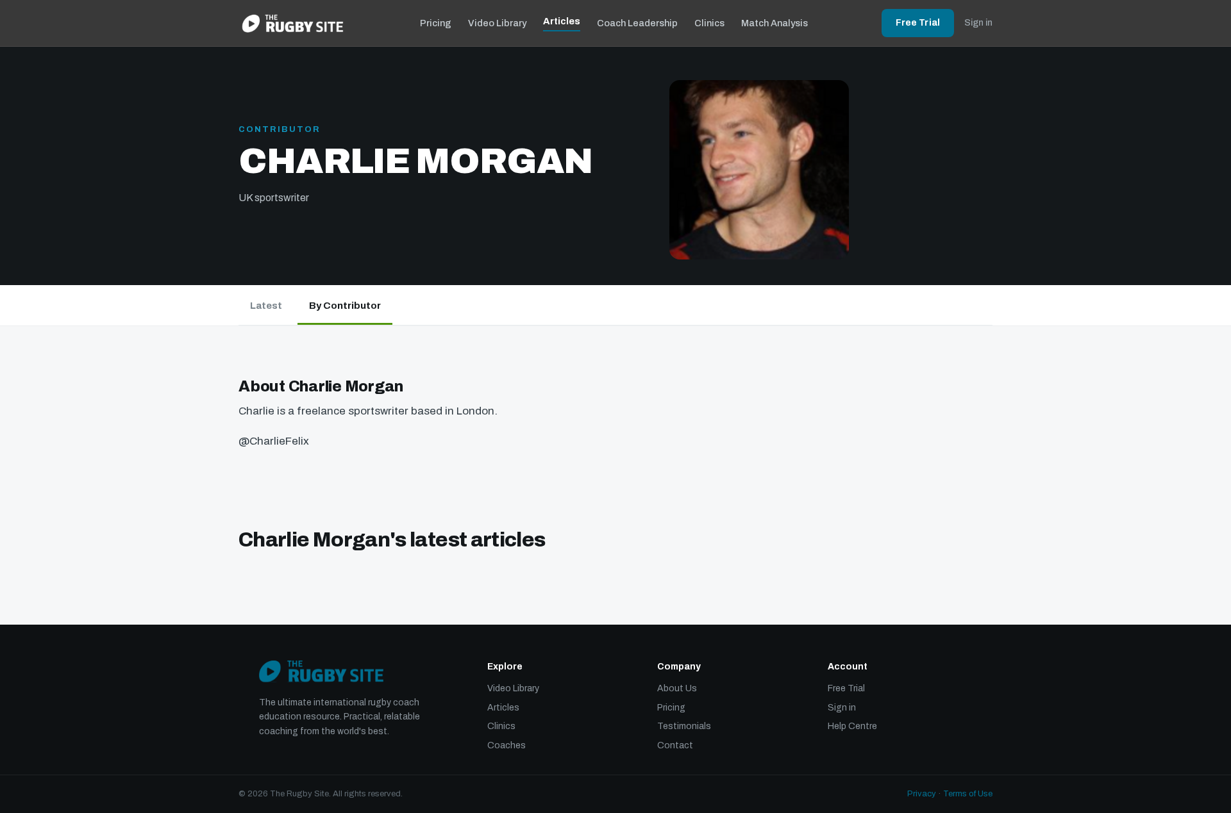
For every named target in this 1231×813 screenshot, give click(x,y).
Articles (561, 21)
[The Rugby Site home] (293, 23)
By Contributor (345, 305)
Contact (675, 745)
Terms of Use (967, 793)
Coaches (506, 745)
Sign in (978, 23)
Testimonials (684, 726)
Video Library (497, 23)
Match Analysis (774, 23)
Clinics (709, 23)
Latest (266, 305)
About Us (677, 688)
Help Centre (852, 726)
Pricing (435, 23)
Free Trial (918, 23)
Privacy (921, 793)
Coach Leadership (637, 23)
